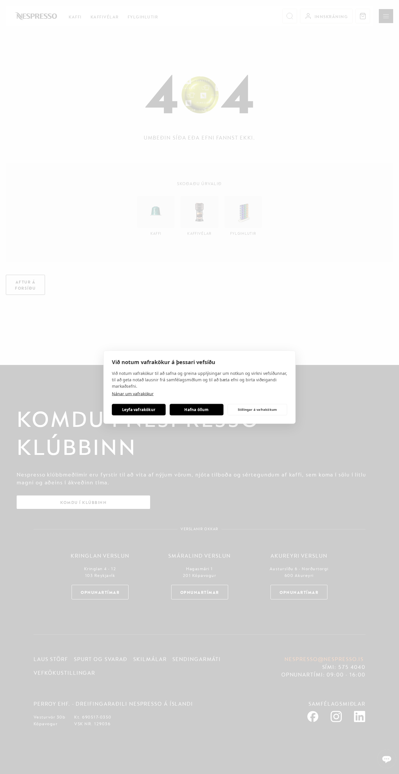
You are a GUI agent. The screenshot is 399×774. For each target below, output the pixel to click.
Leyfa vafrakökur (138, 409)
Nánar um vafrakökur (133, 393)
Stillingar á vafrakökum (257, 409)
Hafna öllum (196, 409)
